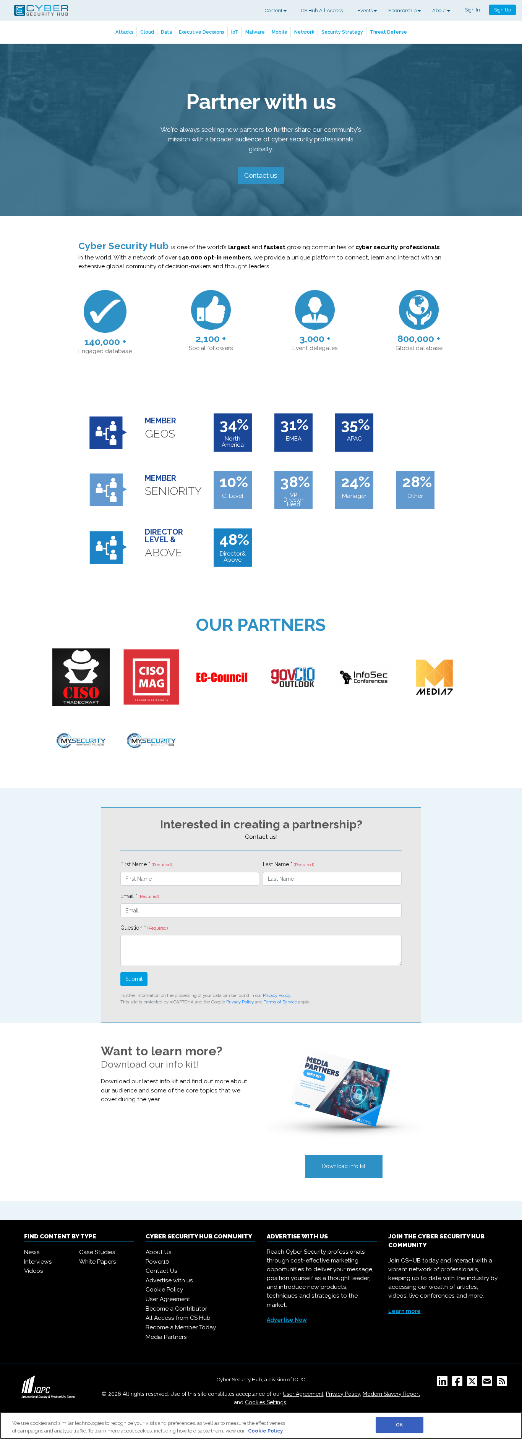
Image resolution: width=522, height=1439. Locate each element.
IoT (234, 32)
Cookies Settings (265, 1402)
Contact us (260, 175)
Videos (33, 1270)
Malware (255, 32)
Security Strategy (342, 32)
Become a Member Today (181, 1327)
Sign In (472, 10)
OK (399, 1425)
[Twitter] (473, 1383)
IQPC (299, 1379)
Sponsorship (403, 10)
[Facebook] (458, 1383)
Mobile (279, 32)
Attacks (124, 32)
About (439, 10)
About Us (159, 1252)
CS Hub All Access (322, 10)
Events (365, 10)
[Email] (488, 1383)
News (32, 1252)
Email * (139, 896)
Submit (134, 979)
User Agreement (168, 1299)
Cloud (147, 32)
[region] (261, 1425)
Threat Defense (388, 32)
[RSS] (503, 1383)
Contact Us (161, 1270)
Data (166, 32)
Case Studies (97, 1252)
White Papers (97, 1261)
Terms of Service (280, 1002)
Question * (144, 928)
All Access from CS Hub (178, 1317)
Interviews (38, 1261)
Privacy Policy (276, 995)
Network (304, 32)
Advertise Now (287, 1320)
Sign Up (502, 10)
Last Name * (288, 864)
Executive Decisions (201, 32)
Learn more (404, 1311)
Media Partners (166, 1337)
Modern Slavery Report (391, 1394)
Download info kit (343, 1166)
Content (274, 10)
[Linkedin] (444, 1383)
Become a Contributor (176, 1308)
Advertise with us (169, 1280)
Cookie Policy (164, 1289)
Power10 (157, 1261)
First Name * (146, 864)
